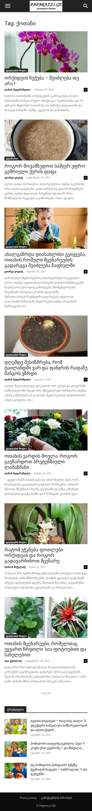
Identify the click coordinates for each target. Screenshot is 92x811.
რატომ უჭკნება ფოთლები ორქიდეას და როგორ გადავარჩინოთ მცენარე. (33, 555)
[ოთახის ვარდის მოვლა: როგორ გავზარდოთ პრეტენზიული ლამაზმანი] (46, 430)
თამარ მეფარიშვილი (17, 89)
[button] (7, 6)
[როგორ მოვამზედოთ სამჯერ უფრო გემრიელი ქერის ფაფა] (46, 140)
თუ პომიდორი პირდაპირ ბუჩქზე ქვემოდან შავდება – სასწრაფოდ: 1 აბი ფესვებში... (58, 769)
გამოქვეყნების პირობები (56, 798)
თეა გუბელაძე (13, 660)
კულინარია (12, 158)
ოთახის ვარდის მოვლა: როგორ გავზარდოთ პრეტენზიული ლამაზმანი (40, 461)
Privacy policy (28, 798)
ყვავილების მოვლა (16, 70)
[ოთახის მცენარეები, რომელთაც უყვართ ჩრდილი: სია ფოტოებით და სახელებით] (46, 617)
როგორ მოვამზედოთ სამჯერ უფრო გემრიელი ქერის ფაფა (44, 168)
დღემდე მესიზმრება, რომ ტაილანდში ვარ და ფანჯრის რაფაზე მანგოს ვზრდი (46, 368)
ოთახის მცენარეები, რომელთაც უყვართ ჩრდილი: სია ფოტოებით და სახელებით (45, 649)
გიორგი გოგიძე (13, 177)
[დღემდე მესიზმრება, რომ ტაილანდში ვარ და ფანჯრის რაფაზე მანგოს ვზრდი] (46, 336)
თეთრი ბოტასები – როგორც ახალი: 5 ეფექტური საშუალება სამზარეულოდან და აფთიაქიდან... (58, 725)
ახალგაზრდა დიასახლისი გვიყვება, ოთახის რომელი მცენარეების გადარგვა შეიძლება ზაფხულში (45, 260)
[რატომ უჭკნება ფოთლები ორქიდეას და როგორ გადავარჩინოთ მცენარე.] (46, 523)
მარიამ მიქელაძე (15, 567)
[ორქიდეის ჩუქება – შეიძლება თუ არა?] (46, 51)
